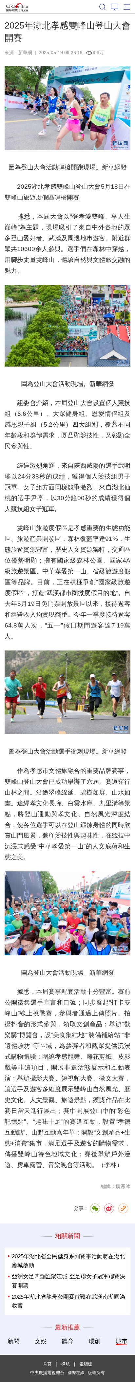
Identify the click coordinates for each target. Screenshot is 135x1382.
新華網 (25, 52)
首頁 (47, 1364)
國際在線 (17, 6)
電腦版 (85, 1364)
